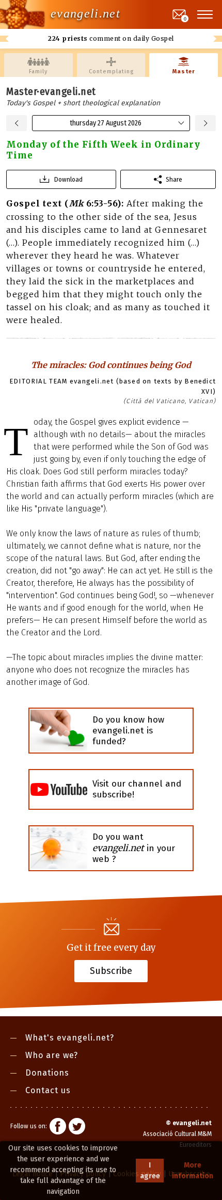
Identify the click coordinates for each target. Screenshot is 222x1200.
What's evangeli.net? (69, 1038)
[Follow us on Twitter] (77, 1128)
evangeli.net (85, 13)
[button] (205, 14)
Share (174, 179)
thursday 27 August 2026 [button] (105, 123)
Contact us (48, 1090)
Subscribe (111, 970)
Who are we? (51, 1055)
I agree (150, 1170)
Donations (47, 1073)
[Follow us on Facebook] (58, 1128)
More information (192, 1170)
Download (68, 179)
